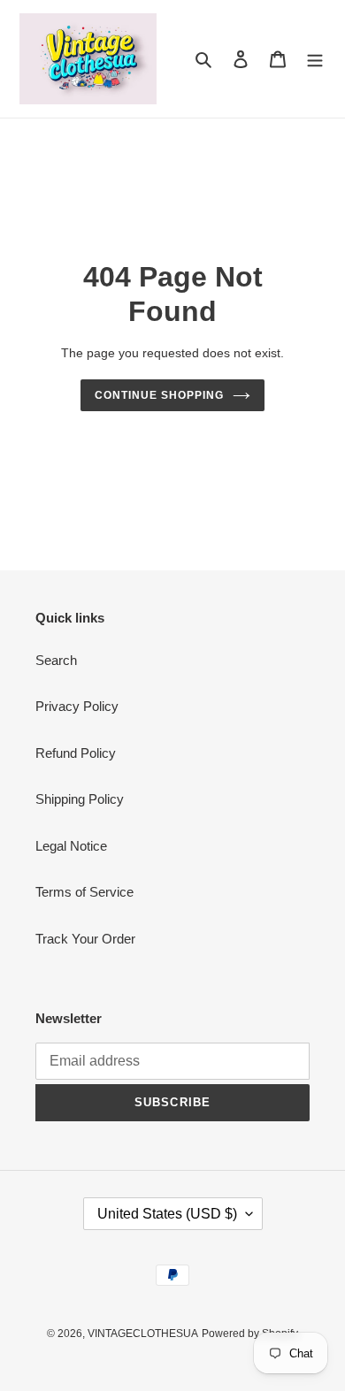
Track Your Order (85, 938)
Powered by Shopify (250, 1333)
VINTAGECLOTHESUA (143, 1333)
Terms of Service (84, 891)
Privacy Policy (77, 706)
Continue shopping (159, 395)
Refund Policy (75, 752)
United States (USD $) (167, 1213)
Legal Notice (71, 845)
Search (56, 660)
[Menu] (315, 59)
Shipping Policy (79, 798)
